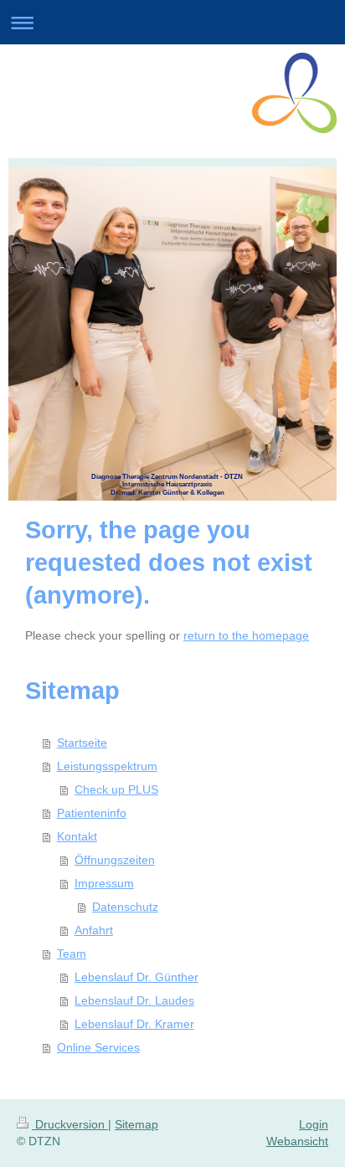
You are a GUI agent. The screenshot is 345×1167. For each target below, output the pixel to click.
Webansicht (297, 1141)
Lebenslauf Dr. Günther (136, 977)
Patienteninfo (91, 813)
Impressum (104, 883)
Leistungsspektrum (107, 766)
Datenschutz (125, 906)
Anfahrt (94, 930)
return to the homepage (246, 635)
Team (71, 953)
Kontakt (77, 836)
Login (313, 1124)
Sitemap (136, 1124)
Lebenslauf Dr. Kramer (134, 1024)
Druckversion (70, 1124)
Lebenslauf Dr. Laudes (134, 1000)
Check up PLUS (116, 789)
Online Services (98, 1047)
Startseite (82, 742)
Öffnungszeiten (115, 859)
